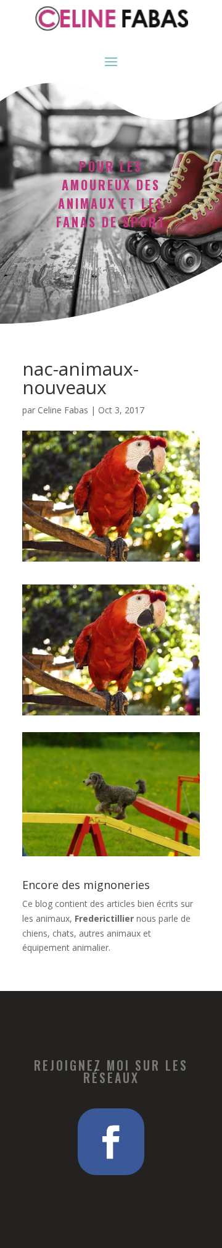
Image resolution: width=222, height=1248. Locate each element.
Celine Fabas (63, 410)
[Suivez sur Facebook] (111, 1141)
